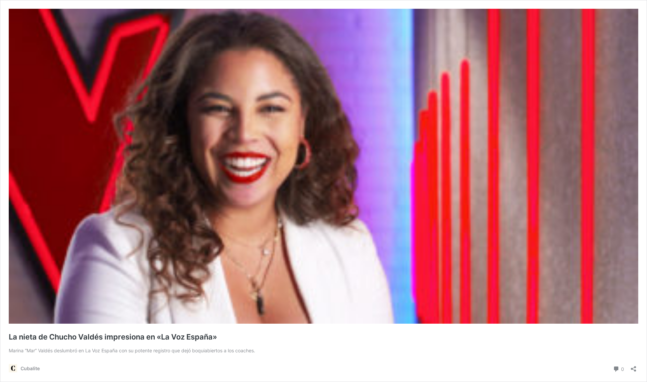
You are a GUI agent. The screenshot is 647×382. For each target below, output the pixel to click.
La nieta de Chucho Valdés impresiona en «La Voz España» (113, 336)
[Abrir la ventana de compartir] (633, 366)
